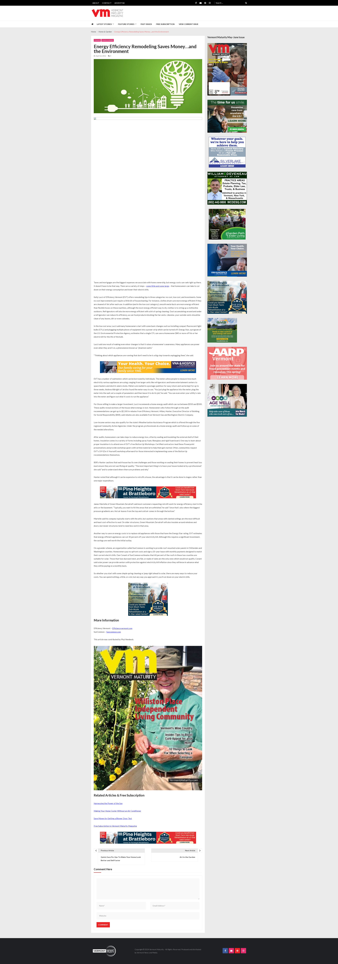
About (95, 3)
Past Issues (146, 24)
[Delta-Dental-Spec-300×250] (227, 116)
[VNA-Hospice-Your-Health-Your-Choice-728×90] (148, 367)
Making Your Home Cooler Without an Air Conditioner (117, 811)
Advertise (119, 3)
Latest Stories (104, 24)
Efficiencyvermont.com (122, 628)
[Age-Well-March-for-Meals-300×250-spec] (227, 400)
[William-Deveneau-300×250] (227, 188)
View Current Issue (188, 24)
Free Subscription (165, 24)
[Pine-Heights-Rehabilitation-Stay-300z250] (148, 599)
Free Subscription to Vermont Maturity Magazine (115, 826)
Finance (97, 40)
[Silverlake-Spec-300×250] (227, 152)
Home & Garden (107, 40)
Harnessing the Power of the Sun (108, 803)
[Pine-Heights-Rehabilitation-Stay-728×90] (148, 492)
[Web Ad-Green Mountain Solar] (222, 330)
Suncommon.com (113, 632)
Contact (106, 3)
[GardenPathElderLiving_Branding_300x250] (227, 224)
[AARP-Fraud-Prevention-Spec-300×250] (227, 363)
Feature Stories (126, 24)
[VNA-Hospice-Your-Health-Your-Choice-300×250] (227, 260)
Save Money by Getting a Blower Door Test (113, 818)
